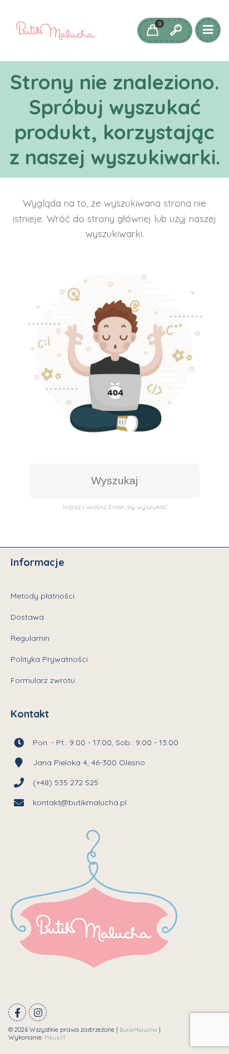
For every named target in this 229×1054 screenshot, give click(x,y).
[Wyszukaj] (176, 30)
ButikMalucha (138, 1029)
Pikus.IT (55, 1037)
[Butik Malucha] (55, 30)
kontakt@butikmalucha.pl (80, 802)
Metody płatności (42, 596)
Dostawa (27, 617)
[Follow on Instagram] (38, 1012)
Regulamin (30, 638)
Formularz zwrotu (43, 680)
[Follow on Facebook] (17, 1012)
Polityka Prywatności (49, 659)
